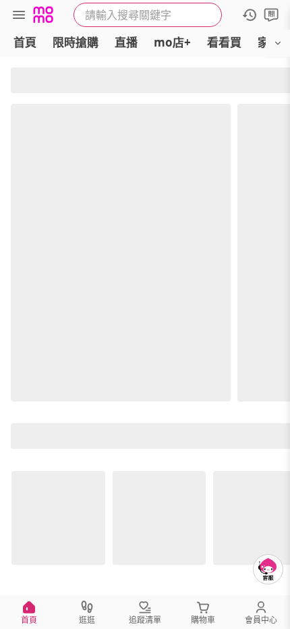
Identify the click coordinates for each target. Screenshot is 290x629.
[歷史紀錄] (249, 15)
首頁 (24, 42)
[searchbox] (148, 15)
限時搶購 (75, 42)
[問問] (271, 15)
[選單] (19, 15)
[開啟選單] (278, 43)
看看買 (224, 42)
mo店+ (172, 42)
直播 (126, 42)
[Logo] (43, 15)
